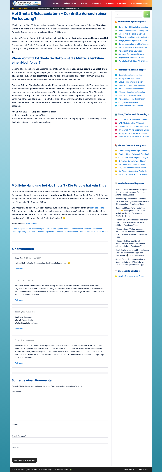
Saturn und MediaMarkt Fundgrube (133, 30)
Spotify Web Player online (129, 78)
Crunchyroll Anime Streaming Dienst (133, 129)
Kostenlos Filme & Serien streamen (133, 126)
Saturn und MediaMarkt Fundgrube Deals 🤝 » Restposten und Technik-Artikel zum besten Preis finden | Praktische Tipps (131, 211)
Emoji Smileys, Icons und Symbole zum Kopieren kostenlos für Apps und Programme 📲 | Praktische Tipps (132, 253)
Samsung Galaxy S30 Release (131, 54)
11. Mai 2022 (29, 280)
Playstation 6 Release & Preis (131, 57)
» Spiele (95, 3)
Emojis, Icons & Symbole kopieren (132, 40)
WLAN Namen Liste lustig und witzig (133, 37)
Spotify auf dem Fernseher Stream (132, 133)
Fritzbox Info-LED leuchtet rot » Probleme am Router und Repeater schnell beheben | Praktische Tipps (130, 243)
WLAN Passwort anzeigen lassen (132, 47)
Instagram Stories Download (130, 50)
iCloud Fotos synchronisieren (130, 81)
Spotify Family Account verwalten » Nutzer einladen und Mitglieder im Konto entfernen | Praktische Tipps (130, 262)
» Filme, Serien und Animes (75, 3)
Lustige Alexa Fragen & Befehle (131, 33)
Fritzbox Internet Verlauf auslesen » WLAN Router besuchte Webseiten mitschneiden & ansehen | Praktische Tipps (131, 233)
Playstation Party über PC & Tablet (133, 61)
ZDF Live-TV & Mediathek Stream (132, 119)
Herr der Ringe (97, 207)
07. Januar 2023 (28, 340)
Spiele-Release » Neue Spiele (131, 276)
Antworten (19, 268)
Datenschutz (129, 469)
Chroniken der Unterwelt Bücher (132, 161)
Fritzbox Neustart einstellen (129, 95)
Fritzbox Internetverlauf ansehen (131, 92)
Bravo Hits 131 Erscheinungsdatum (133, 27)
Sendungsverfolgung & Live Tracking (134, 44)
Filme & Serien (31, 223)
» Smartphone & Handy (116, 3)
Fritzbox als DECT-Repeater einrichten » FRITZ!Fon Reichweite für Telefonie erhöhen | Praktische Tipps (132, 222)
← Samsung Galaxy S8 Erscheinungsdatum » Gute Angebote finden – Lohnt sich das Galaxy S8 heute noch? (57, 228)
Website (15, 447)
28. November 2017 (33, 258)
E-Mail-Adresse (19, 436)
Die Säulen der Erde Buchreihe (131, 164)
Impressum (143, 469)
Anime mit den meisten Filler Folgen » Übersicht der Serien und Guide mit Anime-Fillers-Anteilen (131, 192)
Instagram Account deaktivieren (131, 98)
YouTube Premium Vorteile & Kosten (133, 136)
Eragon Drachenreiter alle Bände (132, 167)
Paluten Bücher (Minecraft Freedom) (133, 154)
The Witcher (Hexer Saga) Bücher (132, 150)
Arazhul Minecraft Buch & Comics (132, 174)
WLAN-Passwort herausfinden (131, 88)
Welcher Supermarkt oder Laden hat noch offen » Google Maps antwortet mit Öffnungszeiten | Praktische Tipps (132, 201)
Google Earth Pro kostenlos (130, 75)
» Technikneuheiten (139, 3)
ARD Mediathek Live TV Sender (132, 123)
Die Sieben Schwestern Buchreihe (133, 171)
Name (15, 424)
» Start (56, 3)
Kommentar (17, 391)
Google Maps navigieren (128, 102)
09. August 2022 (29, 312)
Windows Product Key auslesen (131, 85)
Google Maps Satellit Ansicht (130, 105)
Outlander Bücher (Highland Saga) (133, 157)
